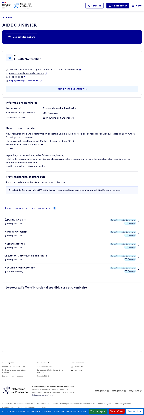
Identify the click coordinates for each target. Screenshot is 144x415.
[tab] (30, 208)
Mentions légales (104, 403)
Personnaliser (135, 411)
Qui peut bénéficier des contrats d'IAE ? (50, 371)
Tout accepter (98, 411)
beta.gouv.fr (100, 390)
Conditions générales (122, 403)
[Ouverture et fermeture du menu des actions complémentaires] (133, 37)
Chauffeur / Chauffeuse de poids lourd (25, 255)
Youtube (77, 370)
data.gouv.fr (117, 390)
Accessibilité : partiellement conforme (17, 403)
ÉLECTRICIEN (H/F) (15, 219)
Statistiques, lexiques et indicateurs (31, 407)
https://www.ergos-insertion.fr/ (24, 80)
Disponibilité (42, 376)
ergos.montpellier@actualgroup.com (26, 73)
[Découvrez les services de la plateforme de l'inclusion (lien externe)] (15, 390)
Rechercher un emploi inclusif (14, 366)
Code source (41, 403)
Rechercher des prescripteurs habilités (14, 371)
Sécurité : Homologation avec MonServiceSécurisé (72, 403)
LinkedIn (77, 367)
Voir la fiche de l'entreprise (72, 88)
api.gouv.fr (134, 390)
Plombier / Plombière (15, 231)
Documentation (43, 366)
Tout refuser (116, 411)
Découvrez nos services (41, 395)
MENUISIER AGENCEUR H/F (19, 267)
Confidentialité (8, 407)
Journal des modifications (12, 376)
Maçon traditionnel (14, 243)
